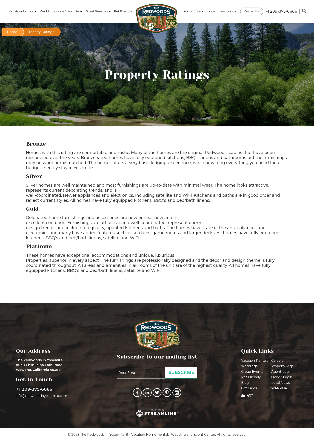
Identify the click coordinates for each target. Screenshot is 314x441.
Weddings (249, 366)
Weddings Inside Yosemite (59, 11)
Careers (277, 360)
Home (12, 32)
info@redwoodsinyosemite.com (41, 396)
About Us (227, 11)
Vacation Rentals (21, 11)
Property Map (282, 366)
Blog (245, 383)
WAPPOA (279, 388)
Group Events (252, 372)
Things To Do (192, 11)
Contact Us (251, 11)
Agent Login (281, 372)
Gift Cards (249, 388)
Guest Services (97, 11)
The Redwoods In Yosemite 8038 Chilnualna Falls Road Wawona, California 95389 (39, 365)
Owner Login (281, 377)
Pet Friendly (123, 11)
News (212, 11)
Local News (280, 383)
